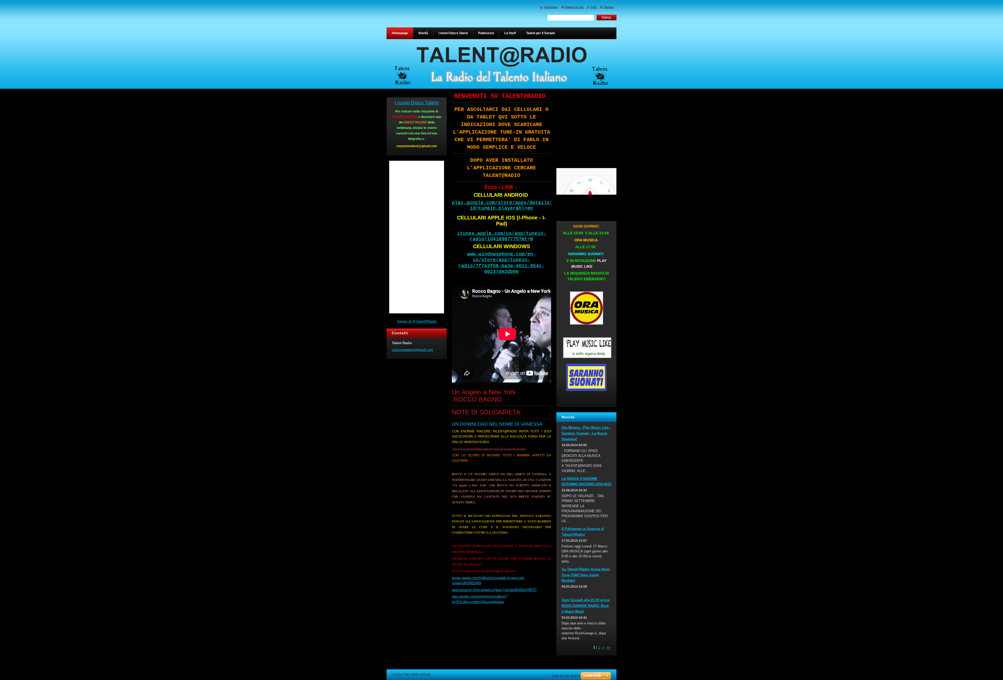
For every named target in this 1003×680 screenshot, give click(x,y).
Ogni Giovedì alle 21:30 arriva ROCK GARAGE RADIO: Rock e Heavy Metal (585, 605)
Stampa (609, 7)
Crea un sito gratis (565, 676)
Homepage (551, 7)
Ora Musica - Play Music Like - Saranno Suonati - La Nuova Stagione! (586, 433)
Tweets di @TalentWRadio (416, 321)
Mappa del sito (574, 7)
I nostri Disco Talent (417, 102)
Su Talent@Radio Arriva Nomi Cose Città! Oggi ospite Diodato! (586, 575)
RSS (594, 7)
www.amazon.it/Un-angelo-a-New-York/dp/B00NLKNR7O (494, 590)
